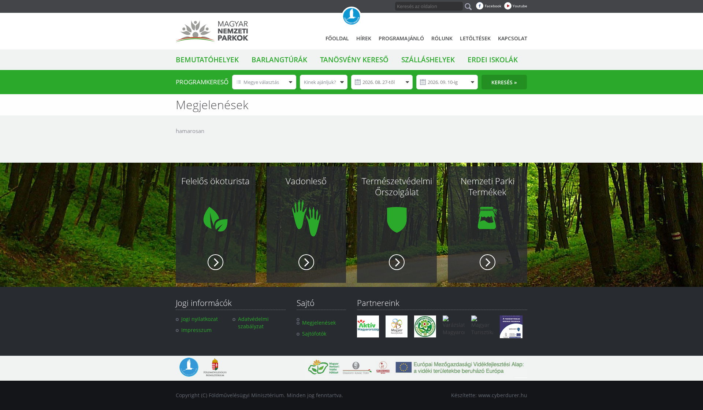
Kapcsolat (512, 38)
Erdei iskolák (493, 59)
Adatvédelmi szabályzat (253, 322)
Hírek (363, 38)
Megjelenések (319, 322)
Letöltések (475, 38)
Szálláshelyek (428, 59)
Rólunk (442, 38)
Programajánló (401, 38)
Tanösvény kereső (354, 59)
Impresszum (196, 329)
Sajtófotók (314, 333)
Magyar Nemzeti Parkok (212, 31)
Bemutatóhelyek (207, 59)
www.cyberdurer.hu (502, 395)
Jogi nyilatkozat (199, 318)
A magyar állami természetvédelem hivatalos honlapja (351, 16)
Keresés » (504, 82)
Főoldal (337, 38)
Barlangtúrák (279, 59)
